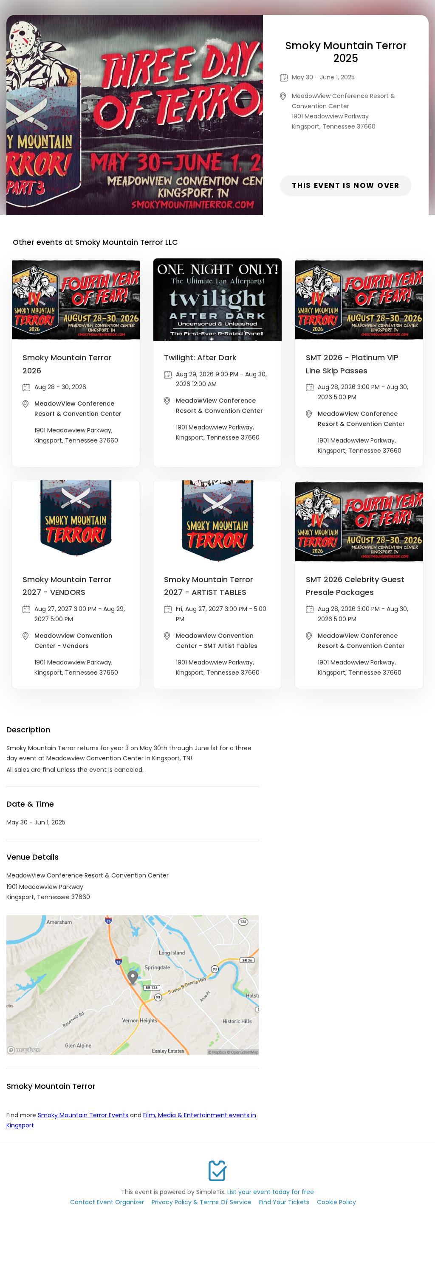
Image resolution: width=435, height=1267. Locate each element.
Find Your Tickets (284, 1202)
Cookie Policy (336, 1202)
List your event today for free (270, 1192)
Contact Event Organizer (107, 1202)
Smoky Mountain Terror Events (83, 1115)
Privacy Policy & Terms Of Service (201, 1202)
